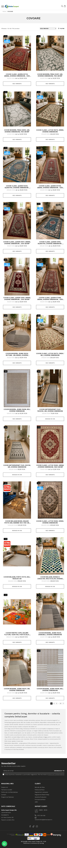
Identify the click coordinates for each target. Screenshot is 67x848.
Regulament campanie (41, 792)
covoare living (15, 737)
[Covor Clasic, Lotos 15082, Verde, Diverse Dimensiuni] (50, 500)
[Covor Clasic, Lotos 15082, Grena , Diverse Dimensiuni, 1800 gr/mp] (50, 444)
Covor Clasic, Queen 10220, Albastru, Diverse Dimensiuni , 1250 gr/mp (17, 186)
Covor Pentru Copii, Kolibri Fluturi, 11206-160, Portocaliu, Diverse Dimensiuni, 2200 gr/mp (17, 633)
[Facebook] (30, 826)
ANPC (36, 802)
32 (60, 703)
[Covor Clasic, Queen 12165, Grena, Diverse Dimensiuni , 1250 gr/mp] (17, 276)
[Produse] (2, 7)
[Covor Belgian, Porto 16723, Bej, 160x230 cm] (17, 556)
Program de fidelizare (7, 797)
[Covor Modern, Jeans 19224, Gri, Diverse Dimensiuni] (17, 668)
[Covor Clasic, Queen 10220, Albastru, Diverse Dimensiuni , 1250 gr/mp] (17, 165)
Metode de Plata (40, 787)
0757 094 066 (41, 815)
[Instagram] (36, 826)
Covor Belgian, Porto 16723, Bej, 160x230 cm (17, 578)
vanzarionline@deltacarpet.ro (42, 819)
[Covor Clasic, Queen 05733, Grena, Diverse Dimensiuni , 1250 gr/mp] (17, 53)
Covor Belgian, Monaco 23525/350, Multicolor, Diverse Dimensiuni (50, 578)
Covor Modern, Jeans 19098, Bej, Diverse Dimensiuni (17, 410)
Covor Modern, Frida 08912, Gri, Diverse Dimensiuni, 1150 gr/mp (17, 131)
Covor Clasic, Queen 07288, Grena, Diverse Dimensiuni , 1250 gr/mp (50, 298)
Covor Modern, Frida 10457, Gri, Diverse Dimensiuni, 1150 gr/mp (50, 75)
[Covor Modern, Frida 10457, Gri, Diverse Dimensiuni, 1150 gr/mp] (50, 53)
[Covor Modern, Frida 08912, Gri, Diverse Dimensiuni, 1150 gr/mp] (17, 109)
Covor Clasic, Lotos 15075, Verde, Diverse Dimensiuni (50, 131)
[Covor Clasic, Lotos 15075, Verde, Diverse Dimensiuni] (50, 109)
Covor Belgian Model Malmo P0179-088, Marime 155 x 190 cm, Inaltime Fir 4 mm (17, 522)
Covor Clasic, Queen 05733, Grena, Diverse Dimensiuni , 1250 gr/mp (17, 75)
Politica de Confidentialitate (56, 774)
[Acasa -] (12, 6)
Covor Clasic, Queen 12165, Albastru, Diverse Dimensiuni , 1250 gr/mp (50, 242)
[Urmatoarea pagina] (63, 703)
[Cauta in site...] (62, 6)
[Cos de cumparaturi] (65, 6)
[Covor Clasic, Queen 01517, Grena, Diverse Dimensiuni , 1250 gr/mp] (17, 221)
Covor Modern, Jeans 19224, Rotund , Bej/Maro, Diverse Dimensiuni (17, 354)
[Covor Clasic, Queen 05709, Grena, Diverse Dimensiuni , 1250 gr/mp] (50, 165)
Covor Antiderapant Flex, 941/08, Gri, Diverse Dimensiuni (17, 466)
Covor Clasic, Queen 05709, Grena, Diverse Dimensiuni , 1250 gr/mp (50, 186)
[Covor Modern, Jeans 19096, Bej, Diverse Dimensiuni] (50, 668)
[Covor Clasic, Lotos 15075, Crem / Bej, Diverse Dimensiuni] (50, 332)
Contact (3, 794)
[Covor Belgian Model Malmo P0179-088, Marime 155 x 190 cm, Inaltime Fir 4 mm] (17, 500)
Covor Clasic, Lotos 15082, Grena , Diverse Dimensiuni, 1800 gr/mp (50, 466)
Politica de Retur (39, 789)
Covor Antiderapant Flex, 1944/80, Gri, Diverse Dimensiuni (50, 410)
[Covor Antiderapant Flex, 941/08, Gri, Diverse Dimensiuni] (17, 444)
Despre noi (4, 787)
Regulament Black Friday (42, 794)
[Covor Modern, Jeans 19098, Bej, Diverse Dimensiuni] (17, 388)
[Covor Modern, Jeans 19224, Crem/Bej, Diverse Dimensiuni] (50, 612)
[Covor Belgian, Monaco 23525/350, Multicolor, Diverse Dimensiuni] (50, 556)
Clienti (38, 783)
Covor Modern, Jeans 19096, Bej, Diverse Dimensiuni (50, 689)
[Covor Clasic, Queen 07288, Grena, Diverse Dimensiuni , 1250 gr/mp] (50, 276)
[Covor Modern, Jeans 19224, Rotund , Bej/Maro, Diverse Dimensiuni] (17, 332)
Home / (5, 11)
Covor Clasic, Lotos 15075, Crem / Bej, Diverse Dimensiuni (50, 354)
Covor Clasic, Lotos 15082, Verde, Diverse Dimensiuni (50, 522)
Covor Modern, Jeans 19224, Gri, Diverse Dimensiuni (17, 689)
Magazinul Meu (7, 783)
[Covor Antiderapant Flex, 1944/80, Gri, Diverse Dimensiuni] (50, 388)
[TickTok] (33, 826)
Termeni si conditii (6, 789)
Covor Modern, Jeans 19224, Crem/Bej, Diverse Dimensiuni (50, 633)
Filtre (61, 28)
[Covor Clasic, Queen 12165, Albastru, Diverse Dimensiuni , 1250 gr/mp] (50, 221)
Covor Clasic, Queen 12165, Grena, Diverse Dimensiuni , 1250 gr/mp (17, 298)
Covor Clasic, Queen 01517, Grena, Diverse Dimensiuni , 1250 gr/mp (17, 242)
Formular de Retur (40, 799)
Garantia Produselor (40, 797)
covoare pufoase (38, 737)
